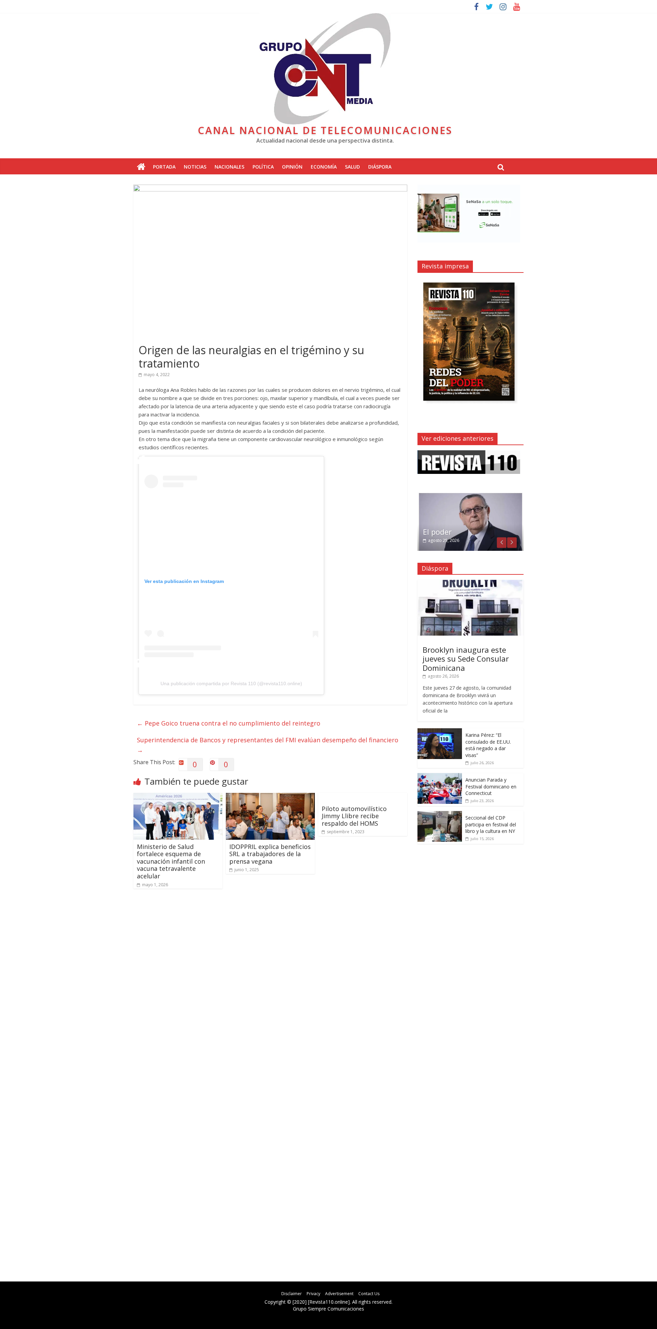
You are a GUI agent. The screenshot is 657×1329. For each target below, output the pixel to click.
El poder (437, 532)
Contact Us (368, 1294)
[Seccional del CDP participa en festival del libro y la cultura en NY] (439, 814)
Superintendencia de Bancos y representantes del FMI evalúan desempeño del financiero (267, 745)
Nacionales (229, 166)
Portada (164, 166)
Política (263, 166)
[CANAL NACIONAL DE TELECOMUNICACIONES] (141, 167)
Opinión (292, 166)
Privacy (313, 1294)
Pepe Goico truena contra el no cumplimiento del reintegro (228, 723)
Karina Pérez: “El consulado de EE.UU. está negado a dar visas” (488, 745)
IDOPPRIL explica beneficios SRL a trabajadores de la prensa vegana (270, 853)
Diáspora (379, 166)
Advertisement (339, 1294)
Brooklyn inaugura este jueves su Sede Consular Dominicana (466, 658)
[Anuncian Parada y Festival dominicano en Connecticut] (439, 776)
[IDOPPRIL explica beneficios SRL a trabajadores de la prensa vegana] (270, 797)
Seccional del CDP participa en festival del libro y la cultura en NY (490, 824)
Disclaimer (291, 1294)
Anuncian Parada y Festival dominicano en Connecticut (490, 786)
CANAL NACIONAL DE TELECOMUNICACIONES (325, 130)
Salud (352, 166)
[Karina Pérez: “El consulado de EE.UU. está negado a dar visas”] (439, 732)
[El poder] (470, 495)
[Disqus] (270, 991)
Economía (324, 166)
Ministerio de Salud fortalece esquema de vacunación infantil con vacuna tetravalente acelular (171, 861)
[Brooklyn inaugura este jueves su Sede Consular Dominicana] (470, 583)
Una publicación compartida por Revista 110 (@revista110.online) (231, 683)
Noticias (195, 166)
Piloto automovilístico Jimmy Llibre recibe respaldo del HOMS (354, 816)
